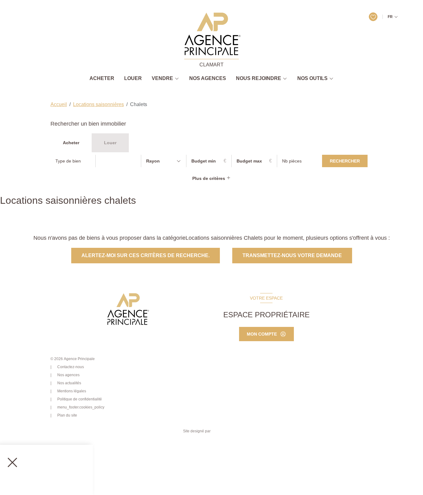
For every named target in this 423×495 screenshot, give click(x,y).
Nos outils (312, 78)
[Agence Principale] (127, 309)
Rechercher (345, 160)
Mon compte (262, 334)
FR (390, 17)
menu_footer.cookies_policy (80, 407)
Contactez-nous (70, 367)
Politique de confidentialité (79, 399)
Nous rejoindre (258, 78)
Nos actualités (69, 383)
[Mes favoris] (373, 16)
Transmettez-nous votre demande (292, 255)
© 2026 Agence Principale (72, 359)
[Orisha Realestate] (226, 431)
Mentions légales (71, 391)
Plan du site (67, 415)
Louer (133, 78)
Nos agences (207, 78)
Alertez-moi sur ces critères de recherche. (145, 255)
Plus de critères (209, 178)
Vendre (162, 78)
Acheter (101, 78)
